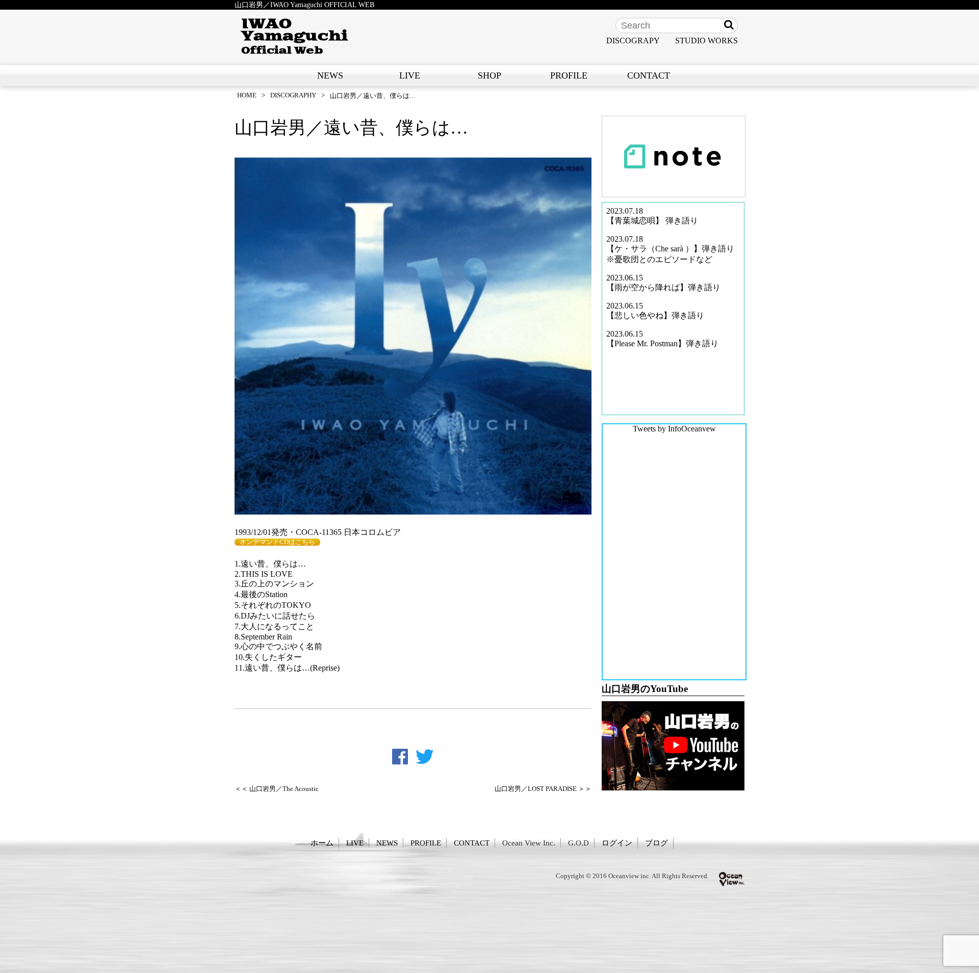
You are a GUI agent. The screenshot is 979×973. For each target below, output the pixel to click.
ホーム (322, 842)
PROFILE (568, 75)
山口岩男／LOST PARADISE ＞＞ (543, 788)
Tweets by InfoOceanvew (674, 428)
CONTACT (648, 75)
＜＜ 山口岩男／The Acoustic (277, 788)
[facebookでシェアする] (400, 757)
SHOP (489, 75)
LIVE (409, 75)
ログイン (617, 842)
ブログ (656, 842)
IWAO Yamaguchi (294, 36)
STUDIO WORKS (706, 40)
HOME (246, 95)
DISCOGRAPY (633, 40)
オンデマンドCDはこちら (277, 542)
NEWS (330, 75)
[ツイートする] (425, 757)
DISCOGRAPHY (293, 95)
